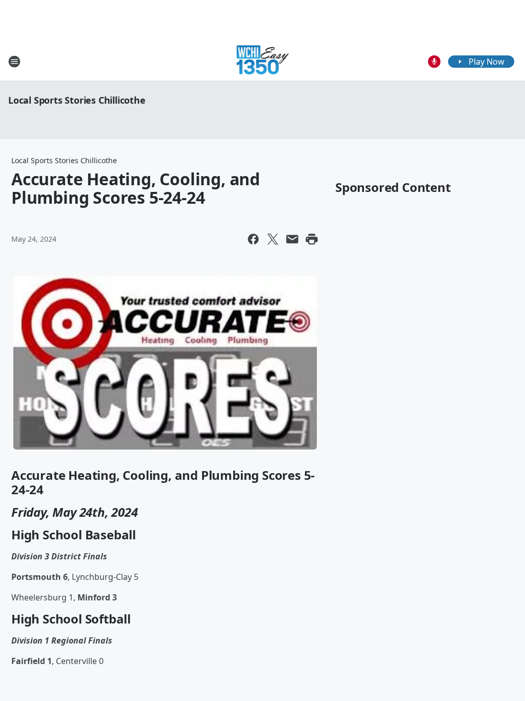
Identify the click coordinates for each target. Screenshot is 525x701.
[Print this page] (312, 239)
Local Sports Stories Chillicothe (77, 100)
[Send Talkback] (434, 61)
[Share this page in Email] (292, 239)
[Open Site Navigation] (14, 61)
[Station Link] (263, 61)
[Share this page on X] (273, 239)
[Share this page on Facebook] (253, 239)
